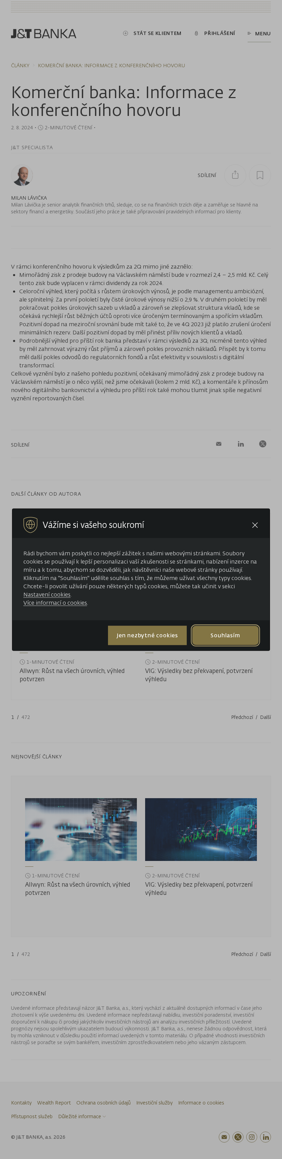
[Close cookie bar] (255, 525)
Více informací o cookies (55, 602)
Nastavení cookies (46, 594)
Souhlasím (225, 635)
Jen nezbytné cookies (147, 635)
